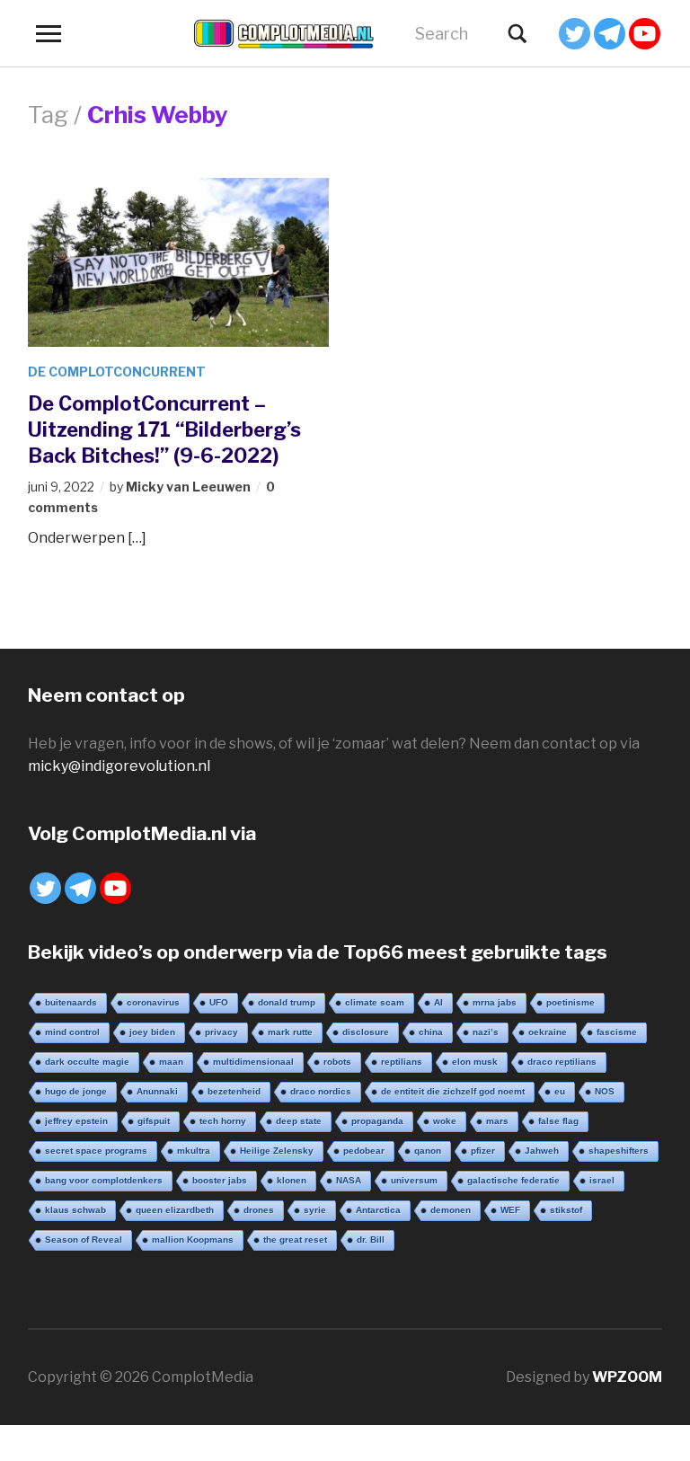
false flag (558, 1121)
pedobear (364, 1151)
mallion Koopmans (193, 1239)
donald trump (286, 1002)
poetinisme (570, 1002)
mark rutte (290, 1032)
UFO (218, 1002)
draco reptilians (562, 1062)
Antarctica (378, 1210)
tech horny (222, 1121)
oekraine (547, 1032)
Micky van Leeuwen (188, 486)
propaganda (377, 1121)
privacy (221, 1032)
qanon (427, 1151)
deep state (299, 1121)
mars (497, 1121)
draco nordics (320, 1091)
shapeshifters (618, 1151)
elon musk (475, 1062)
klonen (291, 1180)
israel (602, 1180)
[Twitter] (574, 33)
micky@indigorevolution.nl (119, 766)
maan (171, 1062)
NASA (348, 1180)
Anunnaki (157, 1091)
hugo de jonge (76, 1091)
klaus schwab (75, 1210)
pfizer (483, 1151)
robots (337, 1062)
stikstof (566, 1210)
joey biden (152, 1032)
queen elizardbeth (175, 1210)
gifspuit (153, 1121)
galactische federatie (513, 1180)
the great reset (295, 1239)
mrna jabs (495, 1002)
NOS (605, 1091)
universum (414, 1180)
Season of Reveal (83, 1239)
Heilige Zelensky (277, 1151)
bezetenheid (234, 1091)
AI (438, 1002)
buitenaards (71, 1002)
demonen (450, 1210)
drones (258, 1210)
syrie (315, 1210)
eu (559, 1091)
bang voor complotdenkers (104, 1180)
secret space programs (96, 1151)
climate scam (374, 1002)
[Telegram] (609, 33)
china (431, 1032)
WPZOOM (627, 1377)
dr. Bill (371, 1239)
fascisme (617, 1032)
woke (444, 1121)
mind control (72, 1032)
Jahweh (542, 1151)
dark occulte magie (87, 1062)
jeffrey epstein (76, 1121)
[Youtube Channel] (644, 33)
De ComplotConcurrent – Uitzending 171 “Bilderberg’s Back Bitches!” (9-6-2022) (164, 429)
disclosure (365, 1032)
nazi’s (486, 1032)
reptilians (401, 1062)
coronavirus (153, 1002)
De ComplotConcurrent (117, 371)
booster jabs (219, 1180)
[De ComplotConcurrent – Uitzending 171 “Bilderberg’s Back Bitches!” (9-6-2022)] (179, 261)
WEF (510, 1210)
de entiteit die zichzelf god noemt (453, 1091)
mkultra (193, 1151)
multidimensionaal (253, 1062)
